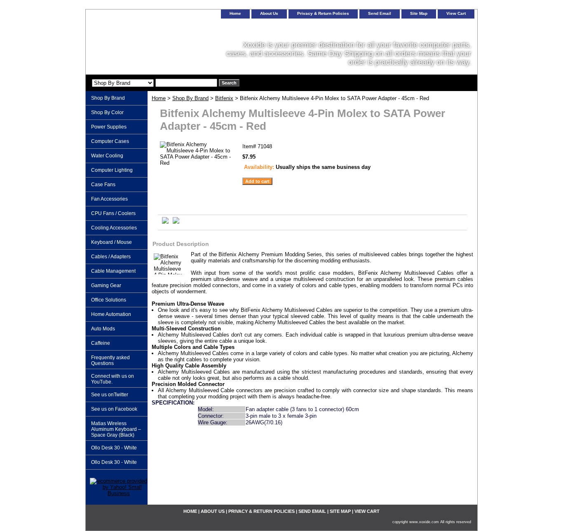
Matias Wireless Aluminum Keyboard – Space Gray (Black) (116, 429)
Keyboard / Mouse (111, 242)
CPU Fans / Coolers (113, 213)
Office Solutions (108, 300)
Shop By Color (107, 112)
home (235, 13)
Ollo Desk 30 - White (114, 448)
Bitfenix (224, 98)
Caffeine (100, 343)
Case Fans (103, 184)
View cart (456, 13)
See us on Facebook (114, 409)
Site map (418, 13)
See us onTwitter (109, 395)
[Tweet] (165, 222)
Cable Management (113, 271)
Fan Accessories (109, 199)
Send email (379, 13)
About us (269, 13)
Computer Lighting (112, 170)
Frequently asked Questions (110, 360)
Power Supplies (109, 127)
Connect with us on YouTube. (112, 379)
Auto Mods (103, 329)
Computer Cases (110, 141)
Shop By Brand (190, 98)
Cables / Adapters (111, 257)
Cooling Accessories (114, 228)
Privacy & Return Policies (323, 13)
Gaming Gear (106, 285)
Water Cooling (107, 156)
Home (159, 98)
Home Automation (111, 314)
